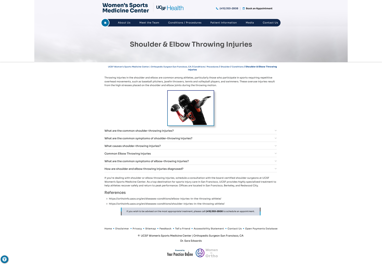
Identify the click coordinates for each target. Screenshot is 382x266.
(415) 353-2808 (229, 8)
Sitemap (150, 228)
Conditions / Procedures (185, 22)
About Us (124, 22)
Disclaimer (122, 228)
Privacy (137, 228)
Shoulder (225, 66)
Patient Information (223, 22)
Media (250, 22)
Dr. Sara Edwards (191, 240)
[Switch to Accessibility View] (4, 259)
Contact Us (270, 22)
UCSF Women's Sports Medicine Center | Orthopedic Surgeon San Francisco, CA (149, 66)
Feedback (166, 228)
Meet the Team (149, 22)
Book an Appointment (259, 8)
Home (105, 22)
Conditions (238, 66)
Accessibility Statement (209, 228)
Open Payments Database (261, 228)
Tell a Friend (182, 228)
